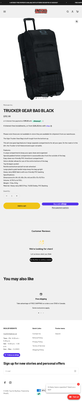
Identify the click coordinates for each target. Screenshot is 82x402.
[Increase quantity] (17, 195)
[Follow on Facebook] (4, 382)
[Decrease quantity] (7, 195)
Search (58, 334)
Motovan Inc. (8, 105)
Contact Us (36, 334)
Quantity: (6, 191)
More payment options (60, 208)
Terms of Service (38, 346)
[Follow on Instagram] (10, 382)
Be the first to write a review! (41, 260)
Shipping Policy (38, 350)
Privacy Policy (37, 342)
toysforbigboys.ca (10, 334)
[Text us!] (74, 397)
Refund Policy (37, 338)
